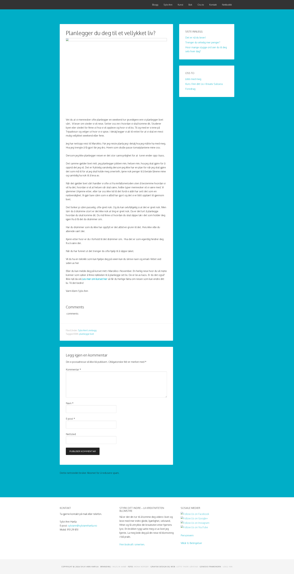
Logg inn (228, 567)
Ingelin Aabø (119, 567)
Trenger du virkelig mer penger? (202, 42)
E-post (70, 418)
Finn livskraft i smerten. (132, 544)
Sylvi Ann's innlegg (87, 330)
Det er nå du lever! (195, 37)
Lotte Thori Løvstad (187, 567)
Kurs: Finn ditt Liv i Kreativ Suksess (204, 83)
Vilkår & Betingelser (191, 543)
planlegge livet (86, 334)
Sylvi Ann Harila (83, 4)
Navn (70, 403)
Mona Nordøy (141, 567)
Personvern (187, 535)
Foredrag (190, 88)
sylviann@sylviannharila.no (82, 525)
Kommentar (73, 369)
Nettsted (71, 434)
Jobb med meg (193, 79)
